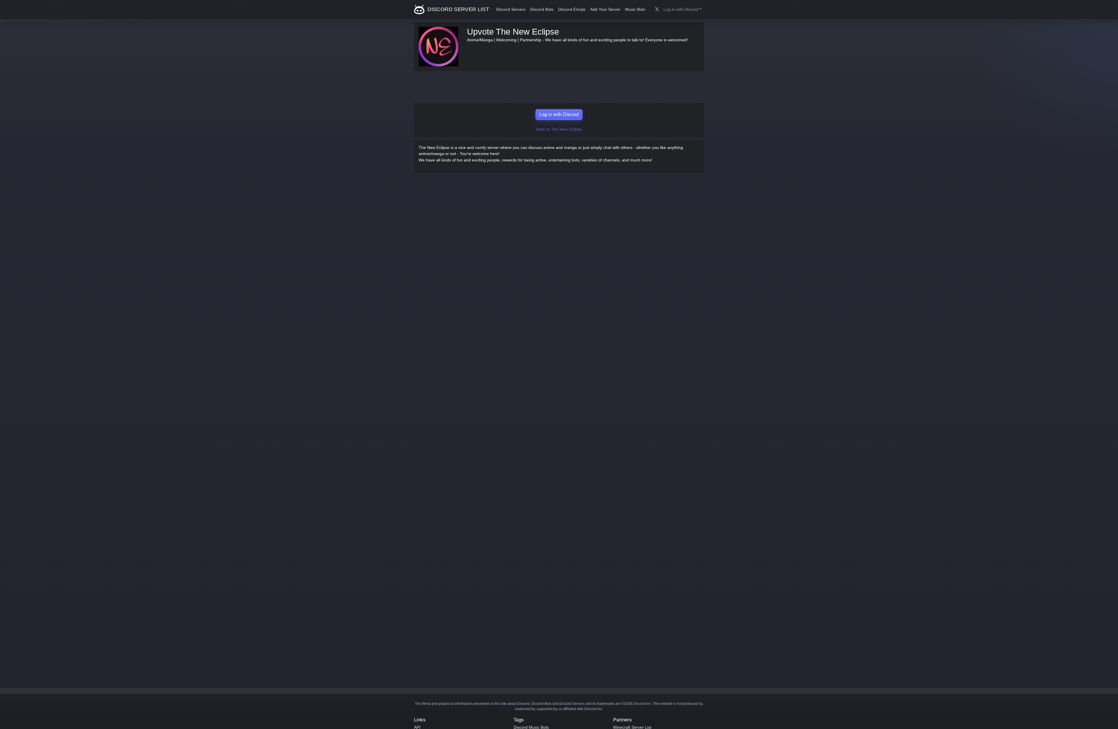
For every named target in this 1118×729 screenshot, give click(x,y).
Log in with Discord (559, 114)
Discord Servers (511, 9)
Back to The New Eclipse (559, 129)
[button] (682, 9)
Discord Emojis (571, 9)
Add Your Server (605, 9)
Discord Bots (541, 9)
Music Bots (635, 9)
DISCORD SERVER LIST (457, 9)
